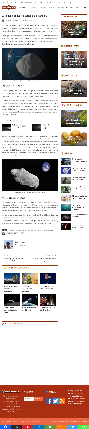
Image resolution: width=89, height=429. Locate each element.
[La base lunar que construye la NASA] (6, 127)
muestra (16, 233)
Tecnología (42, 8)
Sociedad (69, 8)
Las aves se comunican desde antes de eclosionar (74, 32)
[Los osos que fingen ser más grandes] (66, 180)
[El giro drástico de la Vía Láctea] (66, 217)
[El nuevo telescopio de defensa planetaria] (12, 278)
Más (70, 2)
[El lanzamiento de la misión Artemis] (48, 300)
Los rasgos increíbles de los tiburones (78, 207)
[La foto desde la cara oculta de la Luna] (12, 300)
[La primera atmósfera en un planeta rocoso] (66, 226)
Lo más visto (77, 391)
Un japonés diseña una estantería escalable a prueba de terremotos (74, 61)
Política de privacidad (75, 421)
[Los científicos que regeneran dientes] (66, 170)
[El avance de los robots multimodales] (66, 161)
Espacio (21, 2)
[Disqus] (30, 355)
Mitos (36, 2)
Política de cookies (64, 421)
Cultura (52, 8)
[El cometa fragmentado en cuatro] (36, 127)
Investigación (79, 398)
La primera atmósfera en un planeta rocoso (78, 226)
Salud (41, 2)
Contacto (85, 421)
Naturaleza (24, 8)
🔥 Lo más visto (12, 2)
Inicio (3, 2)
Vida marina (29, 2)
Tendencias (80, 401)
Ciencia (33, 8)
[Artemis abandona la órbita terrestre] (30, 300)
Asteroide (9, 233)
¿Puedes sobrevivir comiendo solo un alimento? (74, 139)
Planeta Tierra (62, 2)
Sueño (54, 2)
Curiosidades (77, 404)
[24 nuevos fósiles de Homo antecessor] (66, 198)
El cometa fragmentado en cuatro (48, 127)
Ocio (70, 404)
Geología (48, 2)
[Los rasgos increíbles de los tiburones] (66, 207)
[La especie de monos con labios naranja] (66, 189)
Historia (61, 8)
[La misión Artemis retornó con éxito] (48, 278)
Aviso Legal (55, 421)
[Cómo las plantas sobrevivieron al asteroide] (30, 278)
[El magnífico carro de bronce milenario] (74, 88)
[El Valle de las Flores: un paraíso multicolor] (74, 118)
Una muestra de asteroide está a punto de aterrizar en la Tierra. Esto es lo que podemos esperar (32, 230)
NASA (22, 233)
